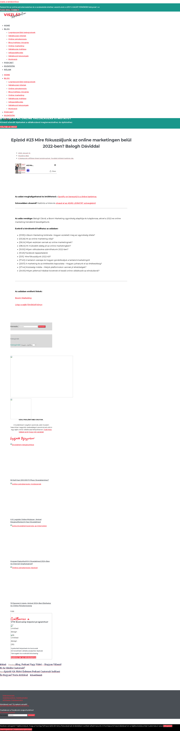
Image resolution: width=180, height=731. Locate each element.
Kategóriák (15, 345)
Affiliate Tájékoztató (13, 700)
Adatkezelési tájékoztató (22, 729)
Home (7, 26)
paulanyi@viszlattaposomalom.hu (14, 706)
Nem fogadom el (6, 729)
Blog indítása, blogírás (18, 43)
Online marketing (16, 46)
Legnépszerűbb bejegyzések (21, 32)
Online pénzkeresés (17, 39)
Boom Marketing (23, 298)
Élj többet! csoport (7, 712)
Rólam (7, 70)
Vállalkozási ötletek (17, 36)
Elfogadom (168, 726)
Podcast (9, 63)
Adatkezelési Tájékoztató (15, 698)
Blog (7, 29)
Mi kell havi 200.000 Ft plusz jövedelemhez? (29, 480)
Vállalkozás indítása (17, 49)
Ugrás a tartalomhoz (9, 2)
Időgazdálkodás (15, 53)
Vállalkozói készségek (18, 56)
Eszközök (9, 66)
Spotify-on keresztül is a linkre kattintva (77, 197)
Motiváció (12, 59)
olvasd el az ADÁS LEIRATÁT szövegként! (76, 203)
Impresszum (9, 695)
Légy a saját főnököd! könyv (28, 305)
